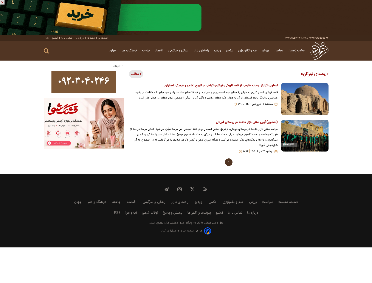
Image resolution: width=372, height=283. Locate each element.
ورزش (265, 50)
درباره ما (80, 38)
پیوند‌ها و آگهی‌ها (199, 213)
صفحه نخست (296, 50)
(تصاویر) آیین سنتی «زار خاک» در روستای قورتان (246, 122)
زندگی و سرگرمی (178, 50)
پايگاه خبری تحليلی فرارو (177, 223)
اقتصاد (159, 50)
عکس (230, 50)
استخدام (103, 38)
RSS (46, 38)
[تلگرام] (166, 189)
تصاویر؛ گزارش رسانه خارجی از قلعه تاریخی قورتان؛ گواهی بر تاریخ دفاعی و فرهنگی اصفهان (220, 85)
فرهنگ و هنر (129, 50)
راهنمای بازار (202, 50)
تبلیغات (91, 38)
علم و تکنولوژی (248, 50)
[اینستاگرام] (179, 189)
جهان (113, 50)
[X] (192, 189)
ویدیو (218, 50)
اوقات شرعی (150, 213)
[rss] (205, 189)
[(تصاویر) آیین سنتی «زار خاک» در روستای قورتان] (305, 136)
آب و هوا (131, 213)
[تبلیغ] (186, 17)
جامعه (146, 50)
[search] (46, 51)
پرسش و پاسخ (173, 213)
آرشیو (55, 38)
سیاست (278, 50)
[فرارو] (319, 51)
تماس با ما (66, 38)
